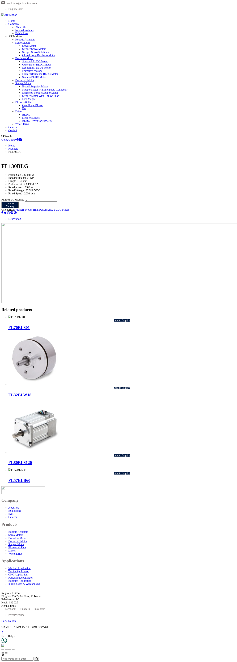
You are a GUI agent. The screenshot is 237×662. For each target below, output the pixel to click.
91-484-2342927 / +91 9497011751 (51, 590)
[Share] (9, 649)
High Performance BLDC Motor (51, 209)
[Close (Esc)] (13, 649)
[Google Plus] (11, 212)
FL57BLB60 (19, 480)
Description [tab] (14, 218)
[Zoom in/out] (2, 649)
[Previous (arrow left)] (2, 652)
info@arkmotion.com (16, 590)
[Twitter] (5, 212)
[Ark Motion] (9, 14)
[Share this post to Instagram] (8, 212)
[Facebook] (2, 212)
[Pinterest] (15, 212)
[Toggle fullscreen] (6, 649)
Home (11, 145)
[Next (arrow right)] (6, 652)
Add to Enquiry (10, 205)
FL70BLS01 (19, 327)
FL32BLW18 (19, 395)
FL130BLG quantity (12, 199)
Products (13, 148)
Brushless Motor (23, 209)
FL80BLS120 (20, 462)
